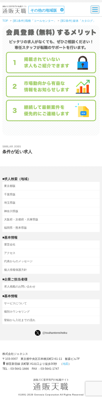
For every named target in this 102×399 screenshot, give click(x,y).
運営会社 (9, 244)
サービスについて (15, 303)
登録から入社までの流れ (19, 320)
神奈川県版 (11, 211)
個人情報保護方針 (15, 269)
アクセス (9, 253)
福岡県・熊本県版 (15, 227)
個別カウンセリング (17, 311)
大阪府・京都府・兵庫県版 (21, 219)
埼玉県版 (9, 202)
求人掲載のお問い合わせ (19, 286)
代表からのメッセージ (18, 261)
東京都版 (9, 186)
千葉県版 (9, 194)
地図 (65, 363)
